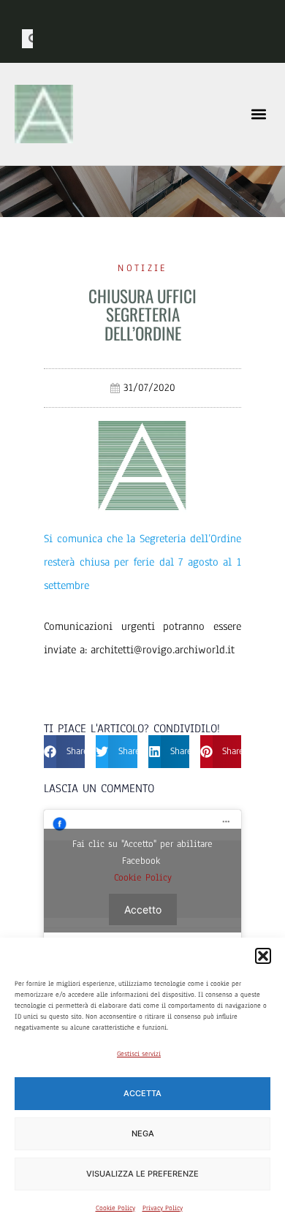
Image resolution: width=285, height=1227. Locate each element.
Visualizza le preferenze (142, 1174)
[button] (263, 956)
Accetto (143, 909)
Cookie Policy (115, 1207)
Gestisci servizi (139, 1053)
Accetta (142, 1093)
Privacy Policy (162, 1207)
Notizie (142, 268)
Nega (143, 1133)
